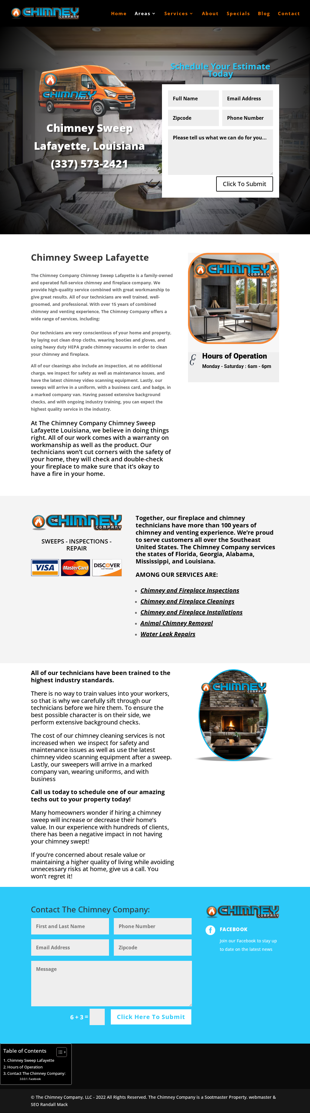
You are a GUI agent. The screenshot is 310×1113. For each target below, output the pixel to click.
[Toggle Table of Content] (58, 1052)
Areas (142, 13)
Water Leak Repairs (167, 634)
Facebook (234, 929)
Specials (238, 13)
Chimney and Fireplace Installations (191, 612)
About (210, 13)
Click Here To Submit (151, 1017)
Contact (289, 13)
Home (119, 13)
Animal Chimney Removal (176, 623)
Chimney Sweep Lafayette (30, 1060)
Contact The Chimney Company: (36, 1073)
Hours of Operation (25, 1067)
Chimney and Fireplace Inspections (189, 590)
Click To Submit (244, 184)
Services (176, 13)
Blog (264, 13)
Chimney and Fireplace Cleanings (187, 601)
